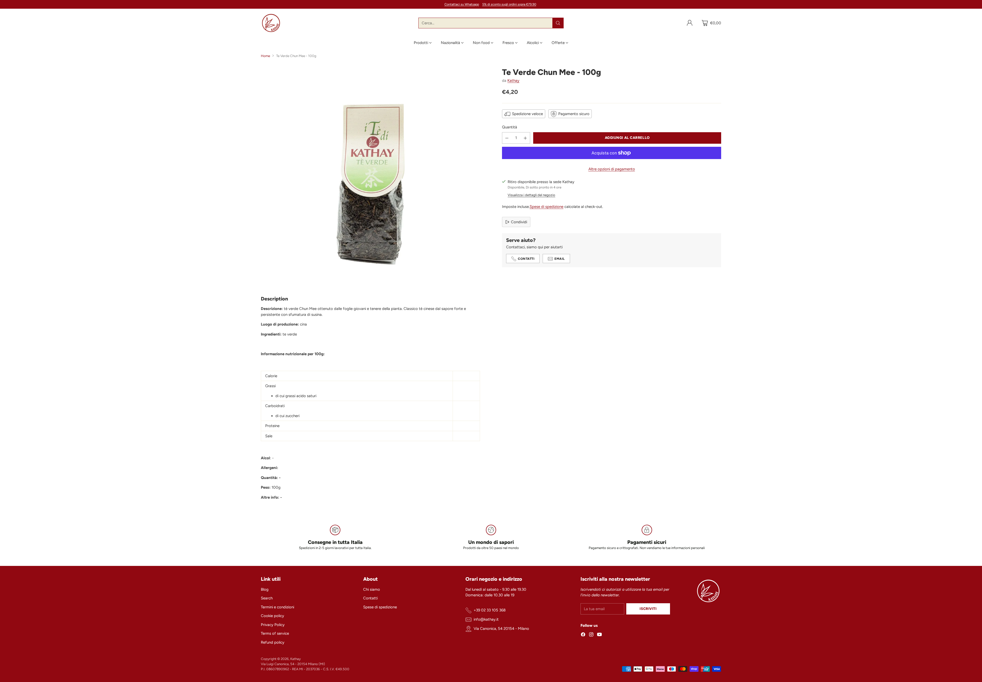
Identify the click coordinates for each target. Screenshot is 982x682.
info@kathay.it (486, 619)
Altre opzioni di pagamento (611, 169)
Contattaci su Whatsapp (461, 4)
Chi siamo (371, 589)
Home (265, 56)
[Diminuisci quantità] (506, 137)
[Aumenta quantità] (525, 137)
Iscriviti (648, 609)
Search (267, 598)
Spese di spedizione (546, 207)
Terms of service (275, 633)
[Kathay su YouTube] (599, 635)
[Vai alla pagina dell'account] (690, 23)
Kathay (513, 81)
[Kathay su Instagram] (591, 635)
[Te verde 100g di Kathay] (370, 177)
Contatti (370, 598)
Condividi (519, 222)
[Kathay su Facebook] (583, 635)
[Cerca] (558, 23)
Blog (265, 589)
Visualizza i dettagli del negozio (531, 195)
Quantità (509, 127)
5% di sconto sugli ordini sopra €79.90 (509, 4)
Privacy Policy (273, 624)
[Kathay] (271, 23)
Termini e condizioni (277, 607)
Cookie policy (272, 615)
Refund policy (272, 642)
